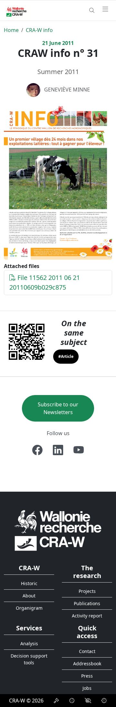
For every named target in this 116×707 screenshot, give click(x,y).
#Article (65, 356)
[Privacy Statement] (56, 700)
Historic (29, 583)
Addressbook (87, 663)
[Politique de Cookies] (72, 700)
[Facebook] (37, 450)
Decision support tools (29, 659)
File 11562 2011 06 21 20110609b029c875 (44, 282)
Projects (87, 591)
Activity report (87, 616)
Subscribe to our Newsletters (58, 408)
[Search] (92, 10)
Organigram (29, 608)
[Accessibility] (88, 700)
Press (87, 676)
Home (11, 30)
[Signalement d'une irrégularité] (104, 700)
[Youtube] (78, 450)
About (29, 596)
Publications (87, 603)
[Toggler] (105, 9)
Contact (87, 651)
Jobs (87, 688)
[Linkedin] (58, 450)
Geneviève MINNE (67, 89)
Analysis (29, 643)
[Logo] (58, 530)
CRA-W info (39, 30)
